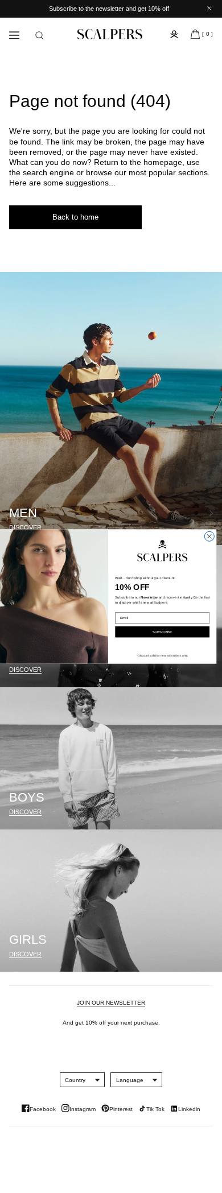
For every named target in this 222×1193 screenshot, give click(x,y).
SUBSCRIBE (162, 632)
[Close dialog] (209, 536)
